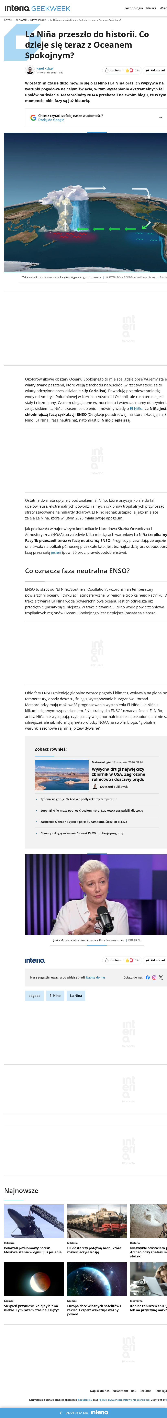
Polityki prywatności (110, 1399)
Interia (8, 20)
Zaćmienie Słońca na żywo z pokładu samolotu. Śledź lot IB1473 (84, 822)
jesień (56, 552)
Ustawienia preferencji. (136, 1399)
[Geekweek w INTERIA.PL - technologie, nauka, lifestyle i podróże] (51, 8)
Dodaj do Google (70, 120)
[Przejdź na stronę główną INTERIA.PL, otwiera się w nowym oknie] (17, 8)
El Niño (136, 408)
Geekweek (21, 20)
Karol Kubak (44, 68)
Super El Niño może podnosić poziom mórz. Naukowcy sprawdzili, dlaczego (92, 810)
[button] (134, 8)
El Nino (55, 995)
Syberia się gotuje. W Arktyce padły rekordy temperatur (78, 799)
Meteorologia (38, 20)
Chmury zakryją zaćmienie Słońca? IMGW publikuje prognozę (82, 833)
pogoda (34, 995)
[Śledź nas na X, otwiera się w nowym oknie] (160, 977)
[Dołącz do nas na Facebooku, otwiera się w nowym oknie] (147, 977)
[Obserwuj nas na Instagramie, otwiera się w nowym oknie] (154, 977)
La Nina (76, 995)
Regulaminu (85, 1399)
